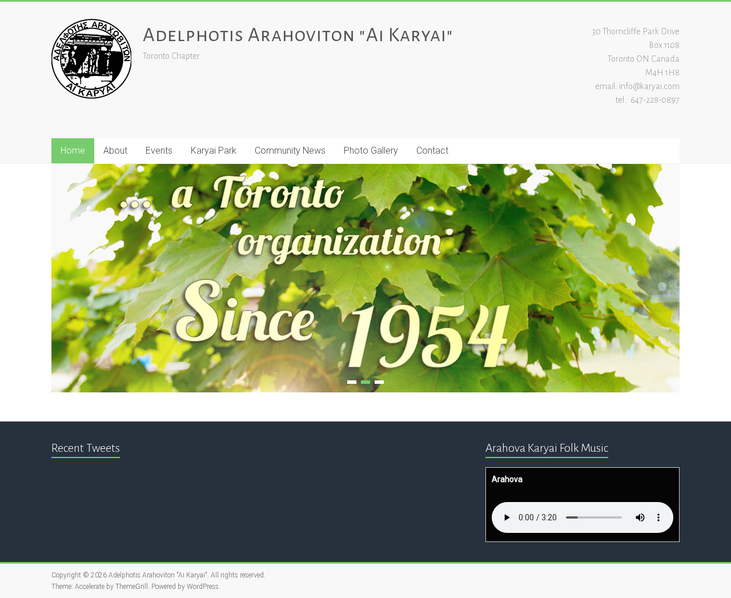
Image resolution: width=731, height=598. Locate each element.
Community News (290, 150)
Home (73, 150)
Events (159, 150)
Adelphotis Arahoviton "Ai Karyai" (298, 35)
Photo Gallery (371, 150)
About (115, 150)
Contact (432, 150)
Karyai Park (213, 150)
